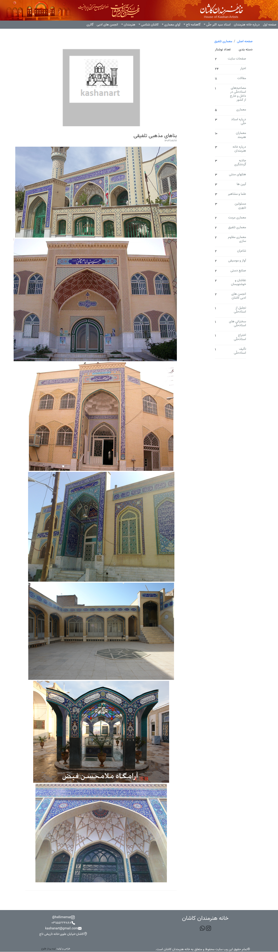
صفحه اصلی (245, 41)
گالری (89, 24)
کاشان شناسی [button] (150, 24)
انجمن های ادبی (107, 24)
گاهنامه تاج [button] (193, 24)
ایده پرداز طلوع (48, 949)
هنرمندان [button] (129, 24)
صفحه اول (269, 24)
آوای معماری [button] (172, 24)
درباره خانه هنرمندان (247, 24)
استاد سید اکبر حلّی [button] (218, 24)
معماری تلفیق (223, 41)
